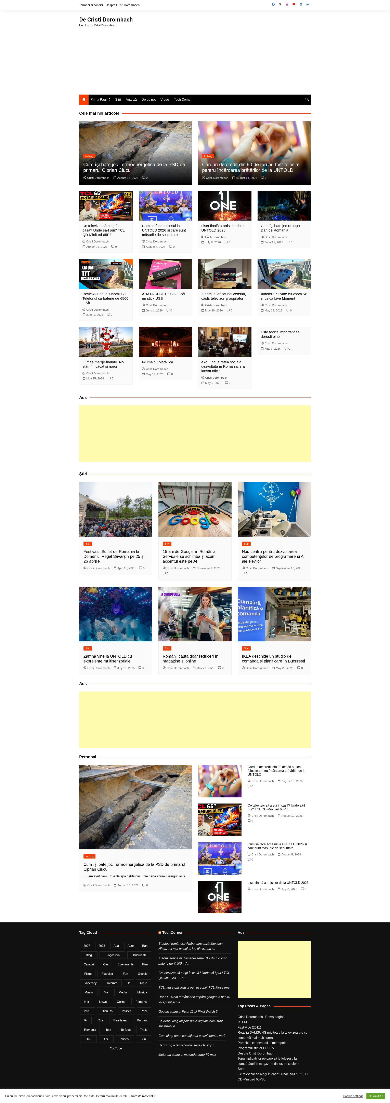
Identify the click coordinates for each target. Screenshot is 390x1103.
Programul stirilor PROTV (256, 1048)
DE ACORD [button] (375, 1096)
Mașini (88, 992)
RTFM (242, 1022)
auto (131, 945)
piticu (87, 1011)
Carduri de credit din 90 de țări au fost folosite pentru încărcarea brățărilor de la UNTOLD (251, 167)
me (106, 992)
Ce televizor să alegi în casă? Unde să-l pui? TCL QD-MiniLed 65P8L (103, 230)
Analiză (131, 99)
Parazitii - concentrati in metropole (262, 1043)
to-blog (126, 1029)
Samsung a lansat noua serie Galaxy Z (186, 1045)
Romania (90, 1029)
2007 (86, 945)
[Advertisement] (195, 58)
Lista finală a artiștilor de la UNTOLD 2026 (223, 228)
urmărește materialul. (142, 1096)
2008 (102, 945)
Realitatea (120, 1020)
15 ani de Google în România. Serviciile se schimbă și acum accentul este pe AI (190, 556)
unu (88, 1039)
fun (125, 973)
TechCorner (172, 933)
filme (88, 973)
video (125, 1039)
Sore (241, 1069)
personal (141, 1001)
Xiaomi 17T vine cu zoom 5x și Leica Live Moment (284, 296)
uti (106, 1039)
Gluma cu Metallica (157, 362)
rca (100, 1020)
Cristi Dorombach (98, 177)
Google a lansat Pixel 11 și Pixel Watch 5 (188, 1011)
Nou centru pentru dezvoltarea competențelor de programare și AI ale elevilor (273, 556)
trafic (143, 1029)
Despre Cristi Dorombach (123, 5)
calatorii (89, 964)
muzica (142, 992)
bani (145, 945)
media (123, 992)
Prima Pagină (100, 99)
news (103, 1001)
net (86, 1001)
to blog (89, 156)
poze (144, 1011)
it (129, 983)
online (121, 1001)
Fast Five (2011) (249, 1027)
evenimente (125, 964)
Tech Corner (183, 99)
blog (89, 955)
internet (112, 983)
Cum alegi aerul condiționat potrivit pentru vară (191, 1035)
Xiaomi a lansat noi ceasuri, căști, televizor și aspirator (223, 296)
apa (116, 945)
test (108, 1029)
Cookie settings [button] (353, 1096)
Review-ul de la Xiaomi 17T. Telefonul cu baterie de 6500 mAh (105, 298)
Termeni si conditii (91, 5)
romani (142, 1020)
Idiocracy (90, 983)
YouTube (116, 1048)
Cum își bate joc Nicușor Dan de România (280, 228)
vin (144, 1039)
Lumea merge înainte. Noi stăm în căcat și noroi (103, 364)
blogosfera (112, 955)
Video (164, 99)
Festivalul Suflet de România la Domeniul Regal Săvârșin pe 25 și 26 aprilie (113, 556)
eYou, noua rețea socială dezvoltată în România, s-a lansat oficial (223, 366)
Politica (126, 1011)
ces (106, 964)
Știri (118, 99)
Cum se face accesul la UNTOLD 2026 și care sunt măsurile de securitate (164, 230)
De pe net (149, 99)
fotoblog (107, 973)
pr (85, 1020)
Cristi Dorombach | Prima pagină (261, 1017)
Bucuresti (139, 955)
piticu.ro (107, 1011)
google (142, 973)
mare (143, 983)
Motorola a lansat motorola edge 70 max (187, 1054)
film (145, 964)
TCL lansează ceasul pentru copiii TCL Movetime (194, 987)
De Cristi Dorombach (106, 19)
